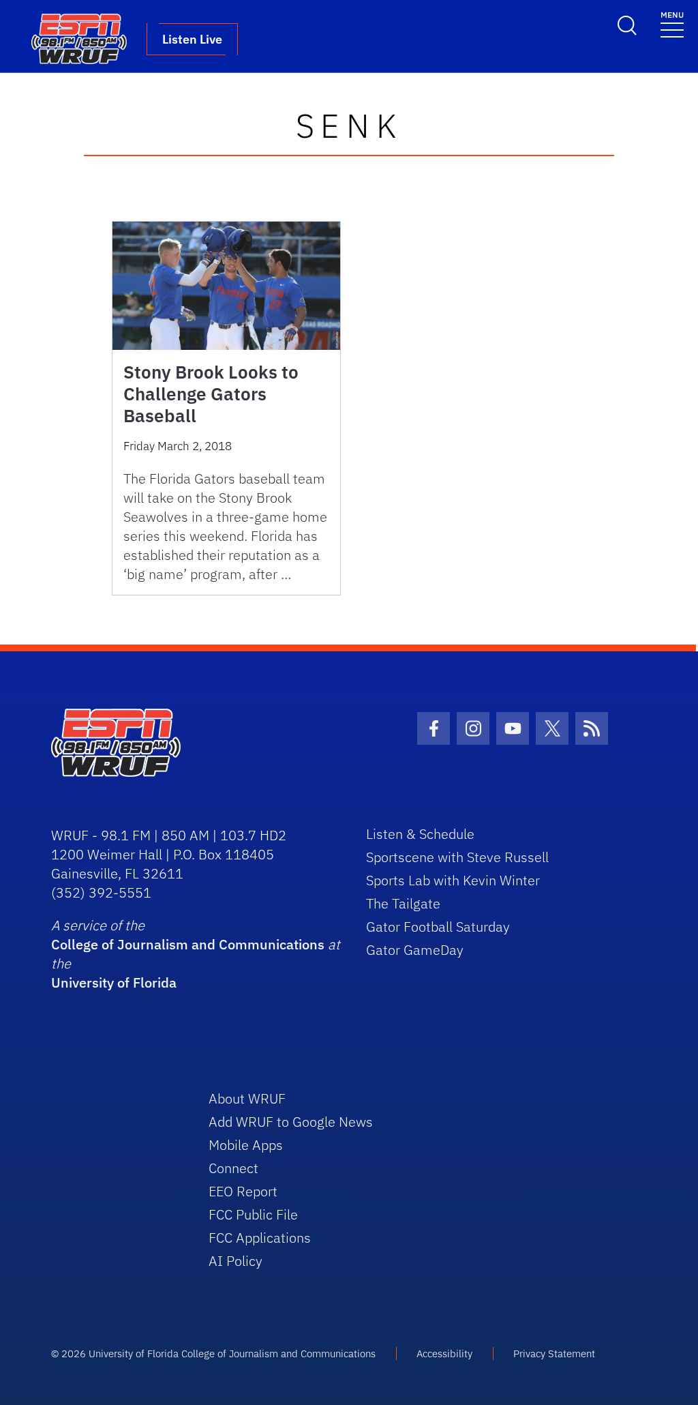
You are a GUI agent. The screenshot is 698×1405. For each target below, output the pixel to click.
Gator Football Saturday (438, 926)
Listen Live (192, 39)
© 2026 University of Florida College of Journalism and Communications (213, 1353)
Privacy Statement (554, 1353)
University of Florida (114, 982)
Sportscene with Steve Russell (457, 857)
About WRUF (247, 1098)
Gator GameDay (415, 950)
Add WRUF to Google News (291, 1121)
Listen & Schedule (420, 834)
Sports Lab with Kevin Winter (453, 880)
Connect (233, 1168)
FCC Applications (260, 1237)
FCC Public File (253, 1214)
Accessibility (444, 1353)
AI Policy (235, 1261)
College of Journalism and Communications (187, 944)
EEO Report (243, 1191)
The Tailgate (403, 903)
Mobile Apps (246, 1145)
